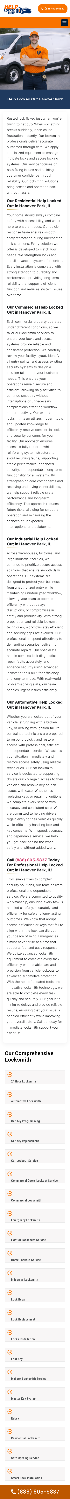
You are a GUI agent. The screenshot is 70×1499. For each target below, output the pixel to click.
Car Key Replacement (25, 1141)
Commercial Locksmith (26, 1200)
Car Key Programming (25, 1121)
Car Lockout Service (24, 1161)
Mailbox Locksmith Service (28, 1379)
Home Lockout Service (26, 1260)
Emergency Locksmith (25, 1220)
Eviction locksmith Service (28, 1240)
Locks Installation (23, 1339)
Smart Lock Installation (26, 1478)
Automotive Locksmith (26, 1101)
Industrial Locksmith (24, 1280)
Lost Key (17, 1359)
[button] (64, 22)
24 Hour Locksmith (23, 1081)
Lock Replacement (23, 1319)
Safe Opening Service (25, 1458)
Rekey (15, 1418)
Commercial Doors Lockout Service (34, 1180)
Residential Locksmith (25, 1438)
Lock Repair (19, 1299)
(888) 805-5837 (31, 860)
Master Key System (23, 1399)
